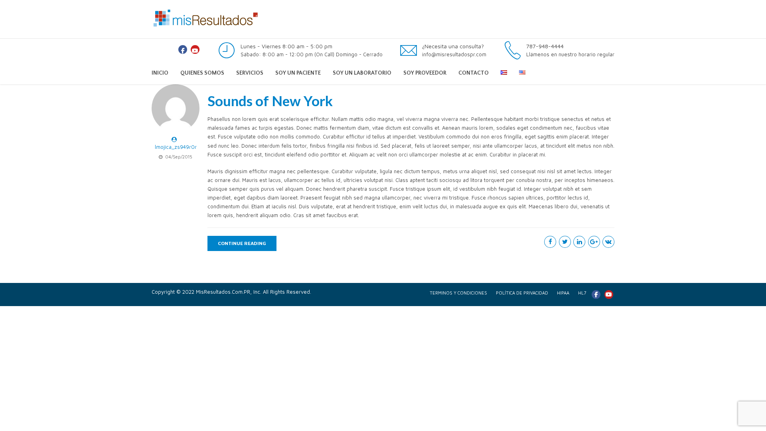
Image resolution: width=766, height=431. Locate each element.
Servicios (249, 73)
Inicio (160, 73)
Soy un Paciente (298, 73)
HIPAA (563, 292)
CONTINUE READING (242, 243)
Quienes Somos (202, 73)
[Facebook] (182, 49)
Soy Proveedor (424, 73)
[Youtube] (195, 49)
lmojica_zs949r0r (176, 147)
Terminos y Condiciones (458, 292)
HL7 (582, 292)
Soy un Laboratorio (362, 73)
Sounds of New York (270, 100)
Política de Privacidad (522, 292)
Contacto (473, 73)
